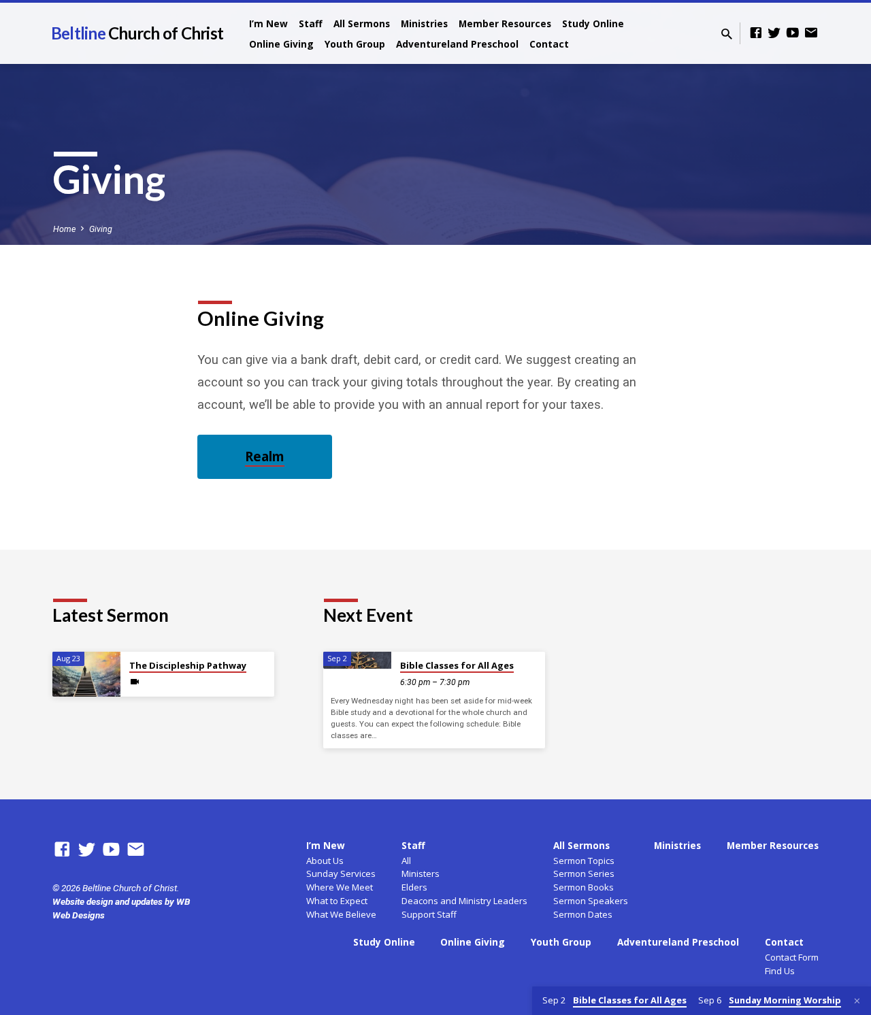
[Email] (811, 32)
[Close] (857, 1001)
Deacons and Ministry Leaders (464, 901)
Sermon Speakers (590, 901)
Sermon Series (583, 873)
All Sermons (361, 23)
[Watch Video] (134, 682)
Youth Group (355, 43)
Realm (264, 456)
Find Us (780, 971)
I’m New (268, 23)
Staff (311, 23)
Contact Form (792, 957)
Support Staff (429, 914)
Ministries (424, 23)
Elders (414, 887)
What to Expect (336, 901)
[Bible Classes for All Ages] (357, 660)
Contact (549, 43)
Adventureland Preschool (457, 43)
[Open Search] (726, 34)
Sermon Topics (583, 860)
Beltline (137, 33)
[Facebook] (756, 32)
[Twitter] (774, 32)
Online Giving (281, 43)
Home (64, 229)
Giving (100, 229)
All (406, 860)
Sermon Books (583, 887)
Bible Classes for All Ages (457, 665)
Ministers (420, 873)
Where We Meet (339, 887)
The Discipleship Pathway (187, 665)
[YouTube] (792, 32)
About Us (325, 860)
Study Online (593, 23)
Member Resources (505, 23)
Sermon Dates (582, 914)
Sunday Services (341, 873)
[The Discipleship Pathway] (86, 674)
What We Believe (341, 914)
